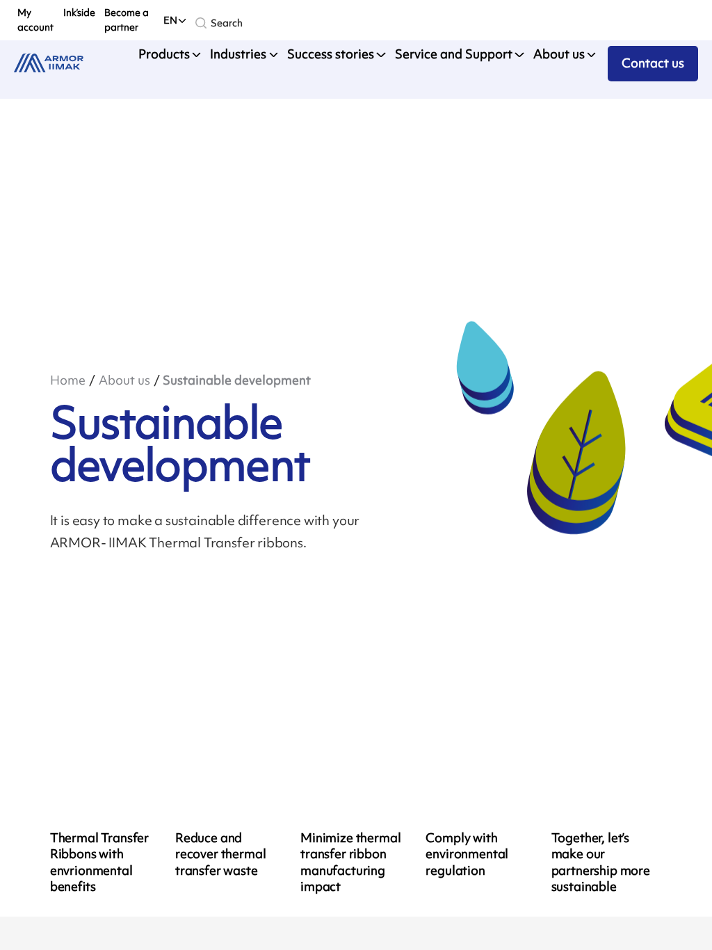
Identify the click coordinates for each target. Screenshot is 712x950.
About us (559, 54)
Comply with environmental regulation (467, 854)
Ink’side (79, 12)
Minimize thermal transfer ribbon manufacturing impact (350, 862)
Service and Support (453, 54)
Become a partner (126, 19)
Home (68, 380)
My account (35, 19)
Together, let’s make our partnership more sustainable (600, 862)
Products (164, 54)
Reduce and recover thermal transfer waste (220, 854)
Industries (238, 54)
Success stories (330, 54)
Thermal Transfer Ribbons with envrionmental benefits (99, 862)
